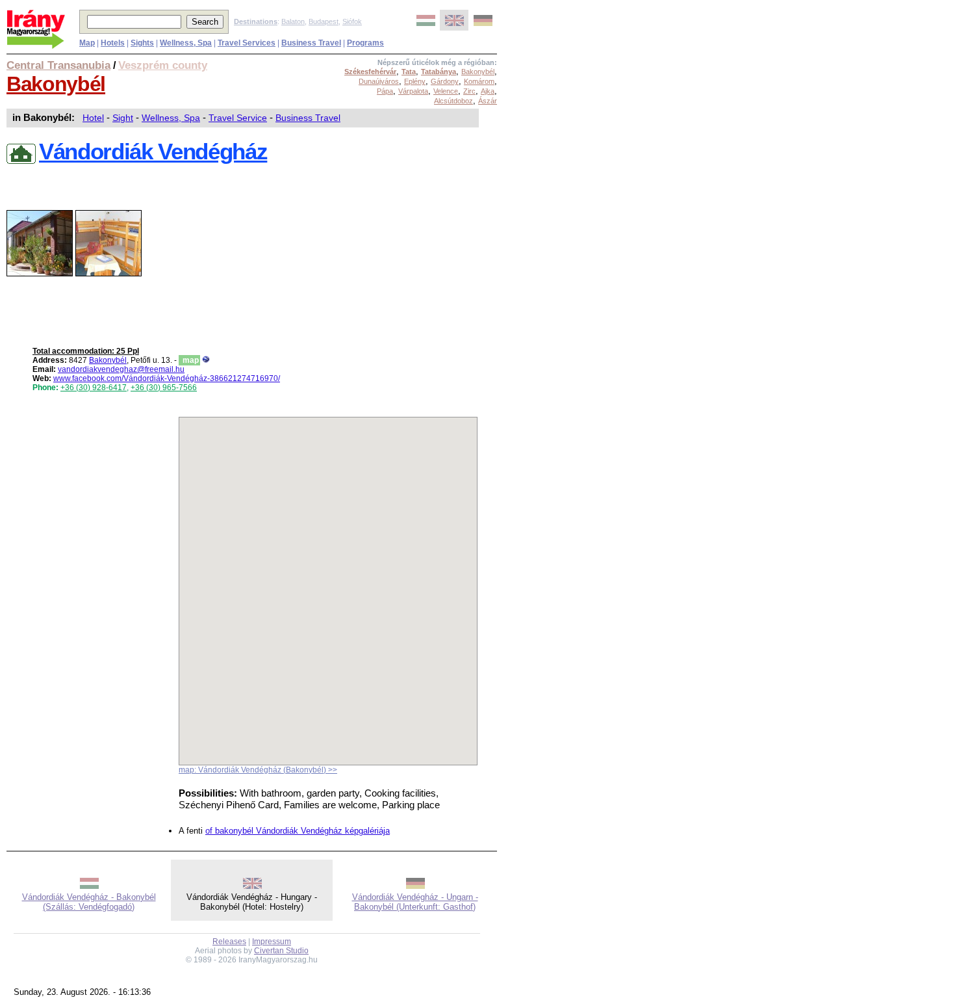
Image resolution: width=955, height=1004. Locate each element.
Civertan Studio (281, 950)
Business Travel (307, 117)
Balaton (293, 21)
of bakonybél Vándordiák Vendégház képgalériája (297, 831)
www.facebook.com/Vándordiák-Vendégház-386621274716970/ (166, 378)
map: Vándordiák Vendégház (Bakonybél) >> (258, 769)
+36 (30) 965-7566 (164, 387)
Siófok (352, 21)
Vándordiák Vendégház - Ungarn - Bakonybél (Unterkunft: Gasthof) (415, 902)
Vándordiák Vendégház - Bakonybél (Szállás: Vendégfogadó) (89, 902)
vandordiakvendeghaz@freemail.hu (121, 369)
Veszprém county (162, 65)
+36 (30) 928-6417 (93, 387)
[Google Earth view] (206, 360)
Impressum (271, 941)
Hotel (93, 117)
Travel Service (238, 117)
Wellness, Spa (171, 117)
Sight (122, 117)
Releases (229, 941)
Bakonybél (55, 84)
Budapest (323, 21)
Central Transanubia (58, 65)
